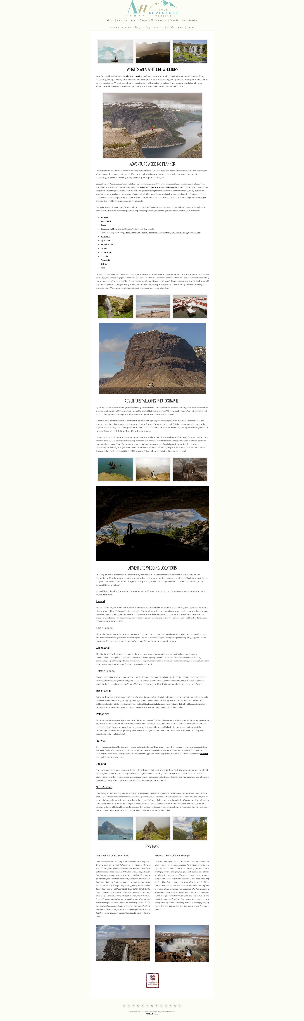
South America (189, 20)
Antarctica (122, 20)
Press (180, 27)
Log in (156, 1014)
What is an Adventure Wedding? (125, 27)
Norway (160, 187)
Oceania (174, 20)
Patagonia (172, 187)
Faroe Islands (153, 233)
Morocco (104, 217)
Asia (133, 20)
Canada (104, 248)
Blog (147, 27)
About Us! (158, 27)
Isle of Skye (184, 233)
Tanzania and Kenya (110, 229)
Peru (103, 268)
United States (106, 252)
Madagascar (151, 187)
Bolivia (104, 264)
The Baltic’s (165, 233)
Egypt (103, 225)
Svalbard (175, 233)
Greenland (135, 233)
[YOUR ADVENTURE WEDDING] (152, 8)
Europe (143, 20)
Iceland (127, 233)
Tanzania (141, 187)
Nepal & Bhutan (107, 244)
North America (158, 20)
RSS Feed (149, 1014)
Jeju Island (105, 240)
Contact (191, 27)
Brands (170, 27)
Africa (109, 20)
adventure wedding (134, 76)
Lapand (196, 233)
